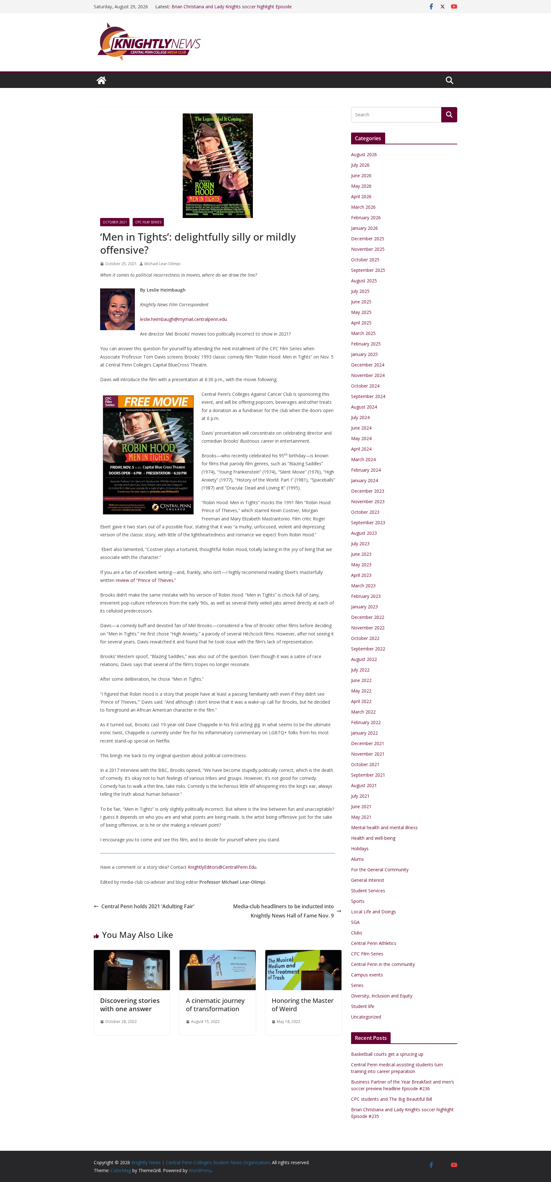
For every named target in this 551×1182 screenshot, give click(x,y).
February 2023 (366, 596)
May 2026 (361, 186)
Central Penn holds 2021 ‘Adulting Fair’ (147, 906)
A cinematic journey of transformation (215, 1004)
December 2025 (367, 239)
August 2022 (364, 659)
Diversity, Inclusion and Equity (381, 996)
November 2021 (368, 754)
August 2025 (364, 281)
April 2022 (361, 701)
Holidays (360, 848)
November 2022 (368, 628)
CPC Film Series (148, 222)
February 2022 (366, 722)
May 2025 (361, 312)
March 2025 (363, 333)
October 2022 (365, 638)
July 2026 (360, 165)
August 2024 (364, 407)
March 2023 (363, 586)
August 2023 (364, 533)
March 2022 (363, 712)
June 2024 (361, 428)
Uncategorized (366, 1017)
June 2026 (361, 175)
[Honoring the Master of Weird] (303, 954)
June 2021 (361, 806)
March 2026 (363, 207)
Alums (357, 859)
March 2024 (363, 459)
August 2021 (364, 785)
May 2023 (361, 565)
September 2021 (368, 775)
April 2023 (361, 575)
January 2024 (364, 480)
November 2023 (368, 501)
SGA (355, 922)
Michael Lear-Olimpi (162, 263)
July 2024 (360, 417)
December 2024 (367, 365)
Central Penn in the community (383, 964)
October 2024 (365, 386)
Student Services (368, 891)
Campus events (367, 975)
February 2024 (366, 470)
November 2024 (368, 375)
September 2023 (368, 522)
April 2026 (361, 196)
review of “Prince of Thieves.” (146, 580)
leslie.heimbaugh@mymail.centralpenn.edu (183, 319)
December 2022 (367, 617)
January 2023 (364, 607)
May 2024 (361, 438)
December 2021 (367, 743)
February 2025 (366, 344)
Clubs (356, 933)
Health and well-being (373, 838)
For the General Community (379, 870)
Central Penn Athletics (373, 943)
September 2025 (368, 270)
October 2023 (365, 512)
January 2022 (364, 733)
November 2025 (368, 249)
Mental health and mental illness (384, 827)
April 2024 (361, 449)
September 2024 (368, 396)
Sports (357, 901)
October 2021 (115, 222)
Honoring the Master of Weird (303, 1004)
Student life (362, 1006)
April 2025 (361, 323)
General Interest (367, 880)
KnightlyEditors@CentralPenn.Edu (222, 867)
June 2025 (361, 302)
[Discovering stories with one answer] (132, 954)
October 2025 (365, 260)
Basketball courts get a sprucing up (387, 1054)
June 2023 (361, 554)
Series (357, 985)
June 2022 (361, 680)
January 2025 (364, 354)
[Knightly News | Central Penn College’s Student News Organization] (101, 80)
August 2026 (364, 154)
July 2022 (360, 670)
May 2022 (361, 691)
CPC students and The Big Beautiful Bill (212, 7)
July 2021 (360, 796)
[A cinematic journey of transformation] (218, 954)
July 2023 (360, 543)
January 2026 (364, 228)
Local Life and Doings (373, 912)
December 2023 (367, 491)
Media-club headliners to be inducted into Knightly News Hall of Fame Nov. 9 (283, 911)
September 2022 (368, 649)
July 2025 (360, 291)
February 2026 (366, 217)
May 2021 (361, 817)
